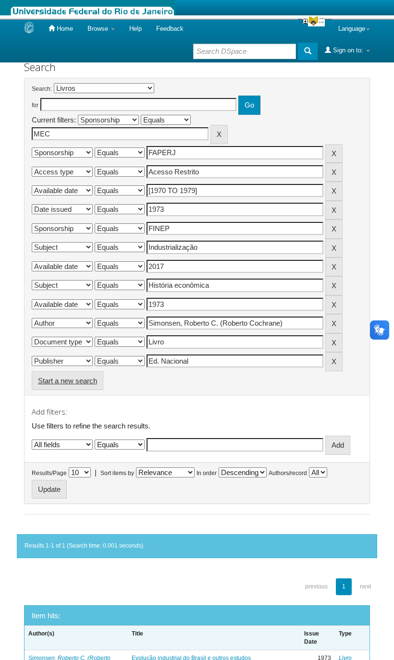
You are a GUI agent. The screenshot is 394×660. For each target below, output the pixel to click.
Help (135, 28)
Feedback (170, 28)
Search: (42, 89)
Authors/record (288, 473)
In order (207, 473)
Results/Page (49, 473)
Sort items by (117, 473)
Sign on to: (348, 50)
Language (351, 28)
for (35, 105)
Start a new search (67, 381)
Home (64, 28)
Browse (98, 28)
